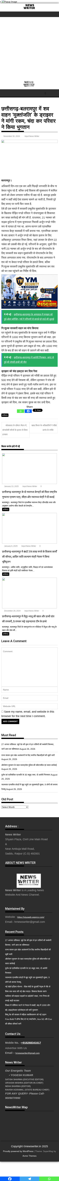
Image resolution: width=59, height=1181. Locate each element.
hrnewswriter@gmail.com (27, 1053)
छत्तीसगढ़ (5, 415)
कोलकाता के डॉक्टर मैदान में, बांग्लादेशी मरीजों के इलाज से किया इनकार (15, 430)
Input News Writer (32, 136)
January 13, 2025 (11, 486)
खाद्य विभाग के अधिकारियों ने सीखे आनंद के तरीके (44, 427)
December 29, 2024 (12, 611)
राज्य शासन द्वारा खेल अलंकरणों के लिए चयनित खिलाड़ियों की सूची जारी (28, 755)
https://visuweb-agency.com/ (30, 917)
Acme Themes (29, 1156)
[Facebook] (28, 411)
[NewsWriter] (29, 9)
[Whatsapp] (20, 411)
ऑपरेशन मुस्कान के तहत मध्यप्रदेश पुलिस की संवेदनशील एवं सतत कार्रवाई (29, 765)
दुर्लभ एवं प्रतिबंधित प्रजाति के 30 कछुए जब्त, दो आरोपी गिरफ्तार (25, 774)
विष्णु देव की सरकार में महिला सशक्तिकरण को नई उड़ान (25, 1014)
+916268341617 (31, 1042)
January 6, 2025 (11, 546)
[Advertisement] (29, 48)
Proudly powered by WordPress (18, 1151)
